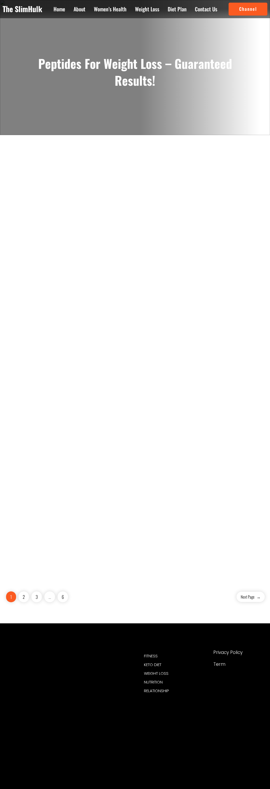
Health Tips (93, 680)
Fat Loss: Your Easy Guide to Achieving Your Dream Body (46, 483)
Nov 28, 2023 (62, 358)
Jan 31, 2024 (61, 212)
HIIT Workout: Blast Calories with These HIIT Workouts (130, 194)
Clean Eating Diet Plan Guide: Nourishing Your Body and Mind (217, 194)
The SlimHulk (22, 8)
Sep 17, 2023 (238, 343)
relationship (156, 691)
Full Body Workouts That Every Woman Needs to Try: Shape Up (133, 487)
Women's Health (97, 711)
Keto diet (152, 664)
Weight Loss (94, 690)
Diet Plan (92, 659)
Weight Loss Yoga (98, 701)
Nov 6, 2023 (149, 358)
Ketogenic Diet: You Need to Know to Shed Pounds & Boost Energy (46, 340)
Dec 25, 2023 (150, 212)
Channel (248, 9)
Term (219, 664)
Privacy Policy (228, 652)
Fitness (90, 669)
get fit (36, 709)
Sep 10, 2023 (62, 497)
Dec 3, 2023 (238, 212)
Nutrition (153, 682)
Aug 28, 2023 (150, 505)
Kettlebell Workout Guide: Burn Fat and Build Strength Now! (46, 194)
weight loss (156, 673)
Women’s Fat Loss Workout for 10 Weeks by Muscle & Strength (133, 340)
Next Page (251, 597)
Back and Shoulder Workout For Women (223, 329)
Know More (25, 277)
